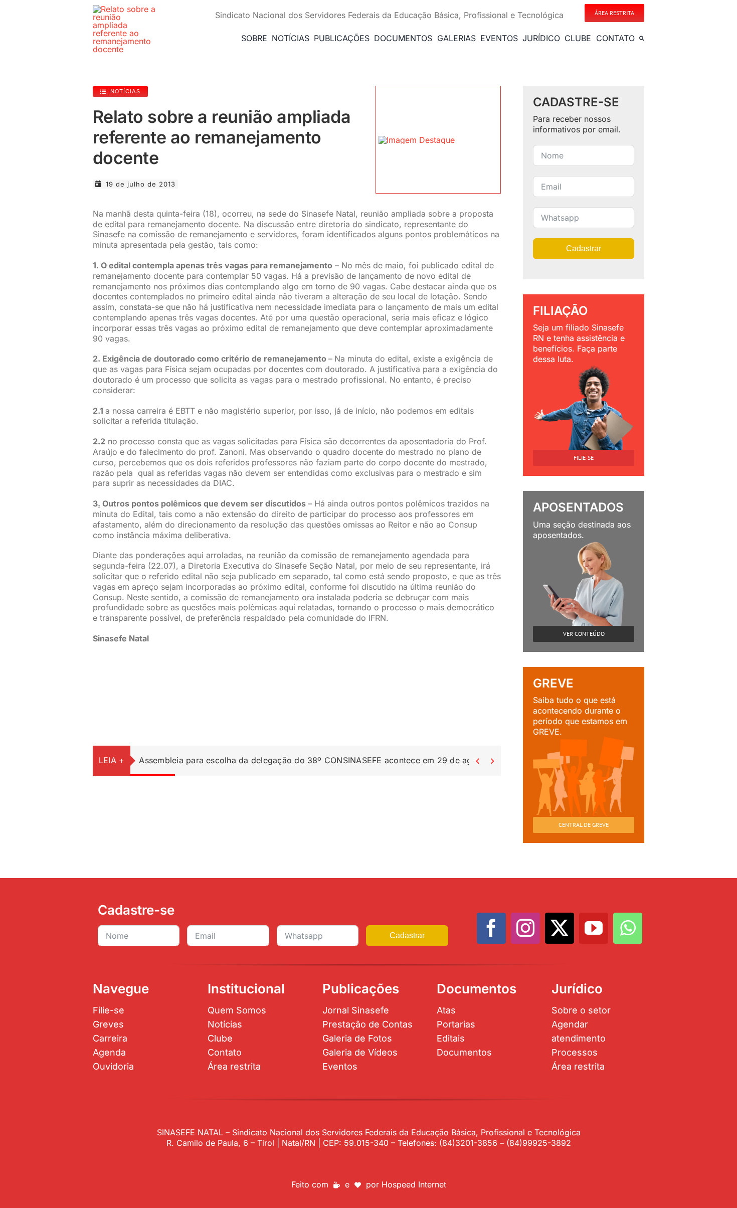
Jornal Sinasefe (355, 1010)
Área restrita (234, 1066)
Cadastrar (583, 248)
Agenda (109, 1052)
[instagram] (525, 928)
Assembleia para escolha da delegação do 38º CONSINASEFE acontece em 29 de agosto (314, 760)
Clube (220, 1038)
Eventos (339, 1066)
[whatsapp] (627, 928)
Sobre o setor (581, 1010)
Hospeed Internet (414, 1184)
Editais (451, 1038)
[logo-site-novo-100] (125, 9)
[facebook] (491, 928)
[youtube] (593, 928)
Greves (108, 1024)
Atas (446, 1010)
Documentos (464, 1052)
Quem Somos (237, 1010)
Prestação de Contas (367, 1024)
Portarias (456, 1024)
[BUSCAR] (641, 38)
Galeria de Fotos (357, 1038)
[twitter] (559, 928)
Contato (225, 1052)
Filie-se (108, 1010)
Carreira (110, 1038)
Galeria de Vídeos (360, 1052)
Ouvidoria (113, 1066)
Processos (574, 1052)
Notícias (225, 1024)
